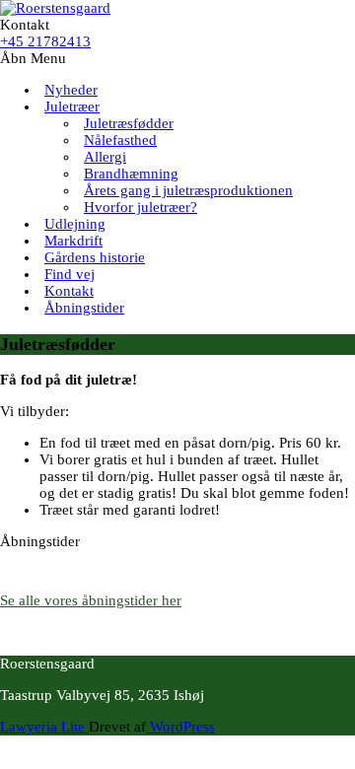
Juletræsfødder (129, 123)
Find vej (69, 274)
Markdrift (73, 240)
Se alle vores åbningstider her (90, 600)
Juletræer (72, 106)
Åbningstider (84, 307)
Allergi (105, 157)
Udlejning (75, 224)
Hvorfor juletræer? (140, 207)
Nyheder (71, 90)
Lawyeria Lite (44, 726)
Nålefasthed (120, 140)
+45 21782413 (45, 41)
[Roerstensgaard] (55, 8)
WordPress (180, 726)
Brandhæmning (131, 173)
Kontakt (69, 291)
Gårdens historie (94, 257)
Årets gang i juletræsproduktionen (188, 190)
